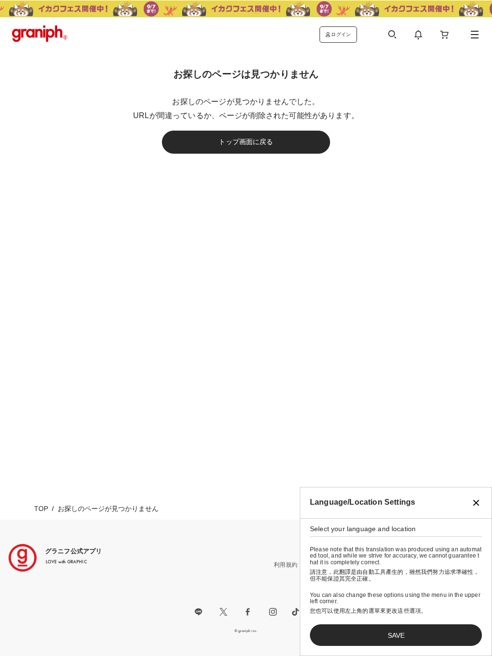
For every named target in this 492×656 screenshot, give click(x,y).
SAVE (396, 635)
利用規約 (285, 564)
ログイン (341, 34)
